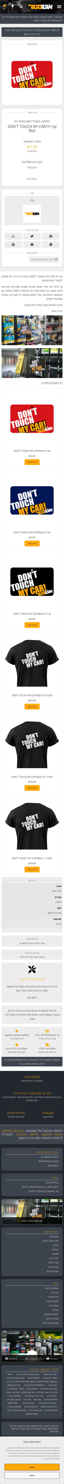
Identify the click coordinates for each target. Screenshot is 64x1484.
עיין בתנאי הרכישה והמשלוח (26, 1059)
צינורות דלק (51, 1396)
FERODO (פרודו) (33, 1378)
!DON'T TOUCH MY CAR (32, 1220)
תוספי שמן (16, 1392)
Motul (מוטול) (31, 1388)
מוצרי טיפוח (33, 16)
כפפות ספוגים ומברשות (15, 1378)
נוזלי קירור (10, 1381)
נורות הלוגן (54, 1392)
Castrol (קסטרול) (14, 1399)
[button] (59, 6)
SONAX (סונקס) (43, 1381)
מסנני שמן (37, 1399)
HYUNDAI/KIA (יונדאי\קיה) (34, 1385)
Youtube (53, 1358)
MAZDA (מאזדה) (50, 1410)
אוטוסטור (59, 16)
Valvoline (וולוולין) (22, 1381)
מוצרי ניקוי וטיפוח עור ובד (33, 1396)
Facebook (13, 1358)
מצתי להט (27, 1399)
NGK (10, 1374)
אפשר (32, 1467)
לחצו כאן (32, 997)
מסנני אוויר (52, 1385)
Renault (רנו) (12, 1388)
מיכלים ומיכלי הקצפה (48, 1406)
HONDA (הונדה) (14, 1396)
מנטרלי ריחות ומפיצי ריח (16, 16)
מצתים (8, 1392)
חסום (32, 1475)
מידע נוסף (32, 462)
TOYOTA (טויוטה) (50, 1399)
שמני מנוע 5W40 (14, 1385)
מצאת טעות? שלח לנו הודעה (32, 957)
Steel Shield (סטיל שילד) (16, 1410)
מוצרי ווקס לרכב (42, 1392)
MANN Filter (13, 1403)
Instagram (33, 1358)
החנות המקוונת (46, 16)
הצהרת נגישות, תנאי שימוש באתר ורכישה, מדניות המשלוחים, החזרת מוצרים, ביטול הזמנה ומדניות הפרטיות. (34, 1428)
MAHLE (33, 1381)
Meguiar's (54, 1381)
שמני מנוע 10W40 (28, 1392)
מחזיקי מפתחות (28, 1403)
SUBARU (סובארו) (14, 1406)
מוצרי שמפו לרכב (35, 1410)
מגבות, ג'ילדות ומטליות (47, 1403)
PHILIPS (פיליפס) (31, 1406)
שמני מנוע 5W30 (50, 1374)
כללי (30, 167)
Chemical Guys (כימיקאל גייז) (27, 1374)
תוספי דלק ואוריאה (50, 1378)
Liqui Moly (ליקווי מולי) (48, 1388)
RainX (21, 1388)
